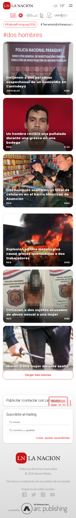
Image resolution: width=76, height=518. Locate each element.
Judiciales (13, 91)
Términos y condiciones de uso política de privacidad (38, 481)
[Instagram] (43, 495)
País (8, 147)
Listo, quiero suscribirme (53, 437)
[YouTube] (52, 495)
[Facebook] (24, 495)
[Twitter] (34, 495)
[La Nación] (18, 5)
